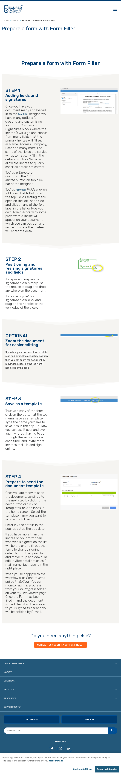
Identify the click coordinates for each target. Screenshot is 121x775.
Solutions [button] (9, 681)
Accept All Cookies (107, 769)
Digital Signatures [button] (14, 663)
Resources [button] (10, 698)
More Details (56, 761)
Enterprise (32, 719)
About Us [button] (9, 689)
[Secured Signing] (13, 9)
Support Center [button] (12, 707)
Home (6, 20)
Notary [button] (8, 672)
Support (15, 20)
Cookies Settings (82, 769)
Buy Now (89, 719)
